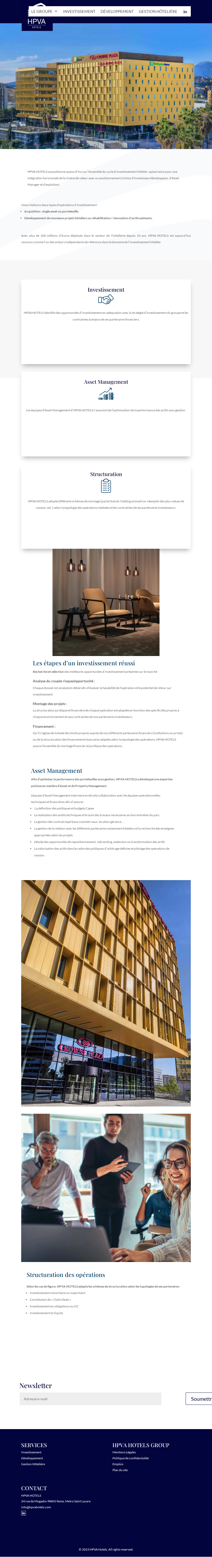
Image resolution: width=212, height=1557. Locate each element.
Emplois (117, 1464)
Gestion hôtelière (158, 11)
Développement (117, 11)
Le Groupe (41, 11)
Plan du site (120, 1470)
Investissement (79, 11)
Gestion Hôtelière (33, 1464)
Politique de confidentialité (130, 1458)
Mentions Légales (124, 1452)
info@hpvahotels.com (36, 1507)
